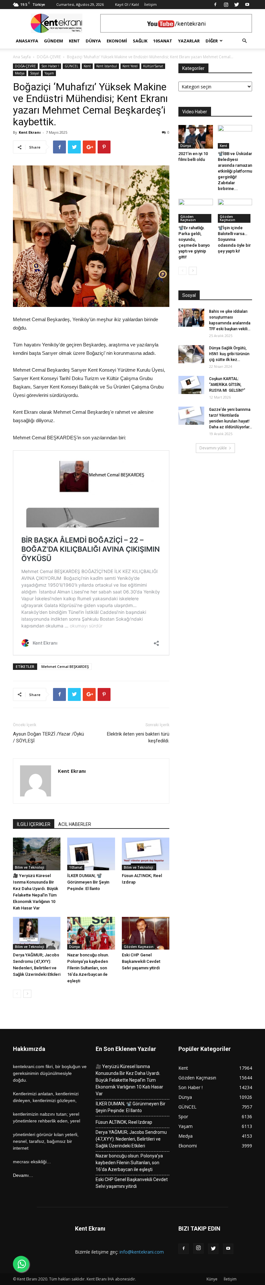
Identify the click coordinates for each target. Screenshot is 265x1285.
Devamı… (23, 1175)
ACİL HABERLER (74, 824)
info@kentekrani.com (142, 1252)
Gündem (53, 41)
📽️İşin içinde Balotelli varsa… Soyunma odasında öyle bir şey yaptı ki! (234, 239)
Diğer (212, 41)
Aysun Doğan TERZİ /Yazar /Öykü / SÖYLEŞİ (48, 737)
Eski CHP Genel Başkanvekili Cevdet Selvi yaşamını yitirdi (141, 961)
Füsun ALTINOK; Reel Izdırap (124, 1122)
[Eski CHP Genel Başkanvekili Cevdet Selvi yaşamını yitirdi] (145, 933)
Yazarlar (189, 41)
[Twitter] (236, 4)
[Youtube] (247, 4)
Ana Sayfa (22, 57)
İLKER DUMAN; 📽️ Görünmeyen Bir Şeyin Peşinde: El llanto (88, 882)
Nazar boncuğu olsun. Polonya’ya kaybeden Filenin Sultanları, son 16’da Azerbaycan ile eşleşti (88, 967)
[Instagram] (226, 4)
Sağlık (140, 41)
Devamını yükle (213, 448)
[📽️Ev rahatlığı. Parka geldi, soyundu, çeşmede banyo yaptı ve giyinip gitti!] (195, 210)
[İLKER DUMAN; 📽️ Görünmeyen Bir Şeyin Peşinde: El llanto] (91, 854)
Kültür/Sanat (153, 66)
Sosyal (34, 73)
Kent (74, 41)
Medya (20, 73)
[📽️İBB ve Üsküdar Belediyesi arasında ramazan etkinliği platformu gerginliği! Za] (235, 137)
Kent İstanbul (106, 66)
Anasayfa (27, 41)
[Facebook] (215, 4)
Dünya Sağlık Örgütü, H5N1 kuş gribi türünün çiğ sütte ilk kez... (229, 354)
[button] (244, 41)
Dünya (93, 41)
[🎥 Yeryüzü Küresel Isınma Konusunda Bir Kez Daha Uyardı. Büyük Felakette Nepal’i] (36, 854)
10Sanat (162, 41)
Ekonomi (117, 41)
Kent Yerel (130, 66)
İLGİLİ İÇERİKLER (33, 824)
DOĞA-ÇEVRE (49, 57)
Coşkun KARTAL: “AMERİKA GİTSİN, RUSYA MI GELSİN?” (230, 385)
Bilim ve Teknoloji (29, 867)
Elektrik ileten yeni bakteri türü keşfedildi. (138, 737)
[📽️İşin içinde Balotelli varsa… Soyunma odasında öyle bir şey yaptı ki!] (235, 210)
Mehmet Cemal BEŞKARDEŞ (65, 666)
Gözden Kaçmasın (139, 946)
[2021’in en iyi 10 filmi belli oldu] (195, 137)
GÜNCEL (71, 66)
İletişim (150, 4)
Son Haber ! (50, 66)
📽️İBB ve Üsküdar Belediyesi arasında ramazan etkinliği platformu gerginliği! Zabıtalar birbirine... (235, 171)
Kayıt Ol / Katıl (127, 4)
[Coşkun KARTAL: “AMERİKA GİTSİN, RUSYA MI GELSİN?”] (191, 385)
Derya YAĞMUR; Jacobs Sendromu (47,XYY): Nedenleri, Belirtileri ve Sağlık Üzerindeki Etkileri (131, 1139)
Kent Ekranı (30, 132)
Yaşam (49, 73)
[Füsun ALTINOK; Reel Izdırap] (145, 854)
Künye (212, 1279)
